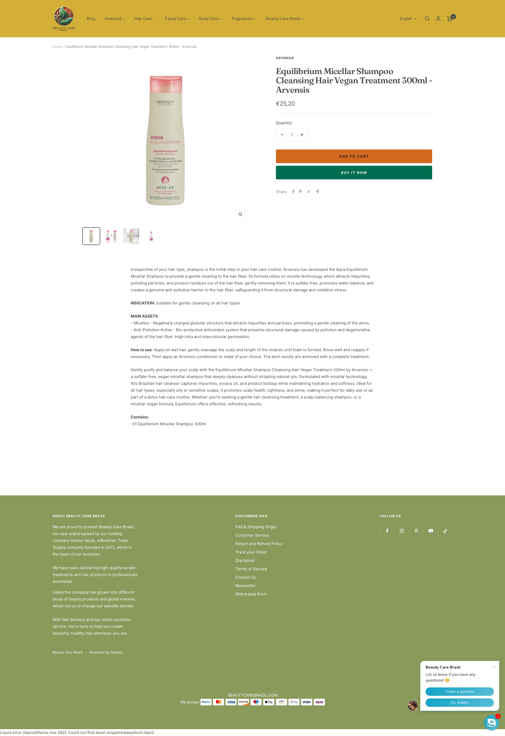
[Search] (427, 18)
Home (57, 46)
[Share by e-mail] (317, 191)
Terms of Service (251, 568)
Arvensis (285, 58)
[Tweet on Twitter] (308, 191)
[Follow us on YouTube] (430, 531)
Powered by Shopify (106, 652)
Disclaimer (245, 560)
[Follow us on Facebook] (387, 531)
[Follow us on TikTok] (445, 531)
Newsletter (245, 585)
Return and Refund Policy (259, 543)
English (406, 18)
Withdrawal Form (251, 594)
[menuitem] (91, 18)
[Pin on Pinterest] (300, 191)
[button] (491, 722)
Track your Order (251, 552)
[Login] (438, 18)
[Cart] (449, 18)
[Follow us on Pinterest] (416, 531)
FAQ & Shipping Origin (255, 526)
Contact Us (245, 577)
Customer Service (252, 535)
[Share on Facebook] (293, 191)
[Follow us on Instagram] (402, 531)
